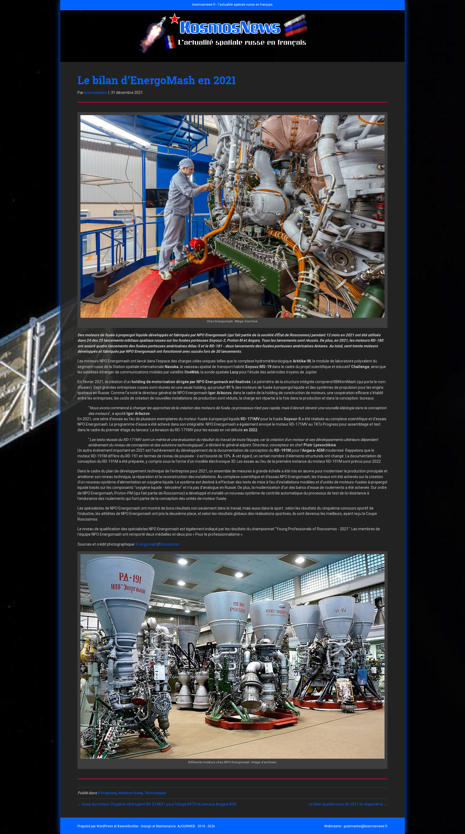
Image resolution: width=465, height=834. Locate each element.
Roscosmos (169, 544)
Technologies (155, 793)
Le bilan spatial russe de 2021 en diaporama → (348, 804)
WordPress (105, 826)
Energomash (147, 544)
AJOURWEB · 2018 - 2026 (196, 826)
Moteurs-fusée (130, 793)
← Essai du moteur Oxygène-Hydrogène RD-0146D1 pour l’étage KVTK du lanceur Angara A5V (157, 804)
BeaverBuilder (128, 826)
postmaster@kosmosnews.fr (366, 826)
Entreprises (107, 793)
